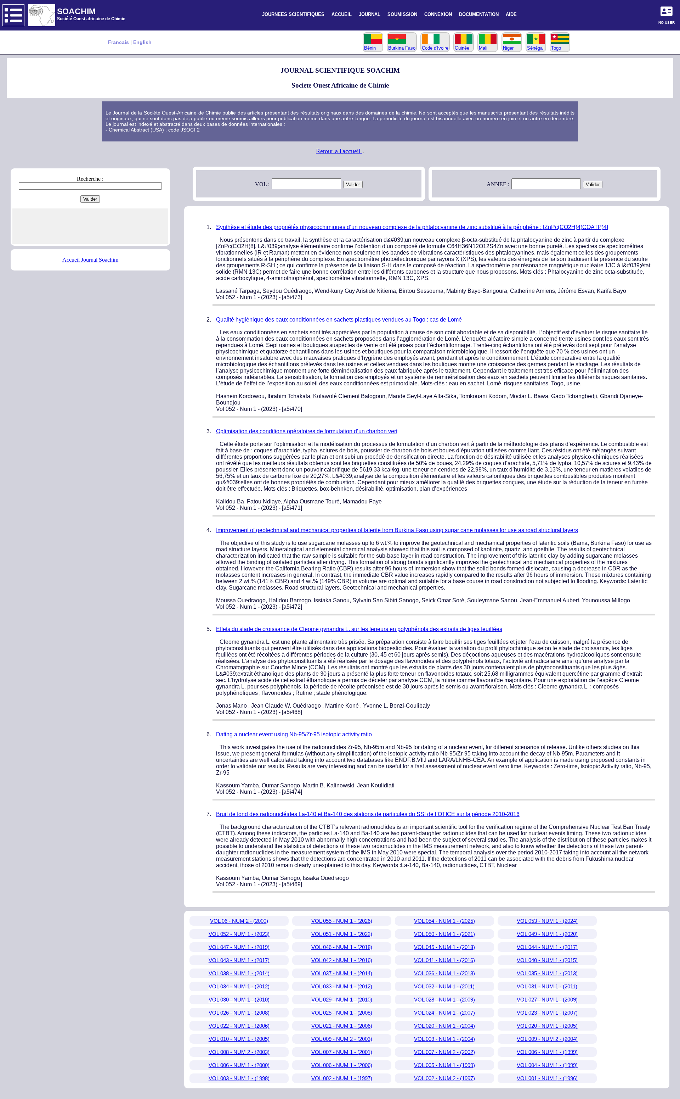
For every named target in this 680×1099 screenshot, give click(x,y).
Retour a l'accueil (339, 151)
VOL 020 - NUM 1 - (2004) (444, 1026)
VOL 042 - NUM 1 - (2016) (341, 960)
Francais (119, 42)
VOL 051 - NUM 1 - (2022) (341, 934)
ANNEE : (498, 184)
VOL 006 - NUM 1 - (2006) (341, 1065)
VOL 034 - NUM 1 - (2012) (239, 986)
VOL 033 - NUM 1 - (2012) (341, 986)
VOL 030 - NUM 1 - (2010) (239, 1000)
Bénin (370, 48)
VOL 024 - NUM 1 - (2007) (444, 1013)
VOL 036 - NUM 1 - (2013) (444, 973)
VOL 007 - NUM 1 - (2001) (341, 1052)
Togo (556, 48)
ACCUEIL (342, 14)
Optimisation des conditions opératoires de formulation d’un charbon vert (306, 431)
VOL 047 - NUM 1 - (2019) (239, 947)
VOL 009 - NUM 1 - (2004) (444, 1039)
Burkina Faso (401, 48)
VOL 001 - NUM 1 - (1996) (547, 1078)
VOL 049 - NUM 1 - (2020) (547, 934)
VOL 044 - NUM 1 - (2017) (547, 947)
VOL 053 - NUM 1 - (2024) (547, 921)
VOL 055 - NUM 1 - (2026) (341, 921)
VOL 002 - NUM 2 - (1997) (444, 1078)
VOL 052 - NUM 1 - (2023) (239, 934)
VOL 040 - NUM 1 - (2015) (547, 960)
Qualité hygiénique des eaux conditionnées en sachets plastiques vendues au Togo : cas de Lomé (339, 320)
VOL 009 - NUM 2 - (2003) (341, 1039)
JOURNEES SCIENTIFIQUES (293, 14)
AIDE (511, 14)
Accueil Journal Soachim (90, 260)
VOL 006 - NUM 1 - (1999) (547, 1052)
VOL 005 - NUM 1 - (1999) (444, 1065)
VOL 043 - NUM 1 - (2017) (239, 960)
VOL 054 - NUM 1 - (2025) (444, 921)
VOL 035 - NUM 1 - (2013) (547, 973)
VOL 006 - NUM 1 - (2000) (239, 1065)
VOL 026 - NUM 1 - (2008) (239, 1013)
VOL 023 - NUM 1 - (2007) (547, 1013)
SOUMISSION (402, 14)
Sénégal (535, 48)
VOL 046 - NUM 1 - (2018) (341, 947)
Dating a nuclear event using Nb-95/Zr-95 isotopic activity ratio (294, 734)
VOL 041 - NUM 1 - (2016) (444, 960)
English (142, 42)
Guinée (462, 48)
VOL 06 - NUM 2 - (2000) (239, 921)
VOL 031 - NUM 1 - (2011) (547, 986)
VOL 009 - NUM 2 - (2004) (547, 1039)
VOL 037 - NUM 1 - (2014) (341, 973)
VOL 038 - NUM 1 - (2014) (239, 973)
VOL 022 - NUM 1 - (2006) (239, 1026)
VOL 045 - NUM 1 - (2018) (444, 947)
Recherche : (90, 179)
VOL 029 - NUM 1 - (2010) (341, 1000)
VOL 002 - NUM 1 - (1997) (341, 1078)
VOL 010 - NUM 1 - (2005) (239, 1039)
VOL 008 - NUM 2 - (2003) (239, 1052)
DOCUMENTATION (479, 14)
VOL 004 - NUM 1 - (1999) (547, 1065)
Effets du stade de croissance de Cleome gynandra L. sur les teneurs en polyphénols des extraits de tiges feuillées (359, 629)
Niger (508, 48)
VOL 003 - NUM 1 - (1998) (239, 1078)
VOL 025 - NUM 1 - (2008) (341, 1013)
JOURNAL (369, 14)
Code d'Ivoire (435, 48)
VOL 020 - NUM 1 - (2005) (547, 1026)
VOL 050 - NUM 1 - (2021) (444, 934)
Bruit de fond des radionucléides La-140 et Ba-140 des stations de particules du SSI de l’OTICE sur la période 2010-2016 (368, 814)
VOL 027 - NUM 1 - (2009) (547, 1000)
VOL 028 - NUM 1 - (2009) (444, 1000)
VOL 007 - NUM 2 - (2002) (444, 1052)
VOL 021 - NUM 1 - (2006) (341, 1026)
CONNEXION (438, 14)
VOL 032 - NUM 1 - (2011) (444, 986)
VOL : (262, 184)
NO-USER (666, 22)
